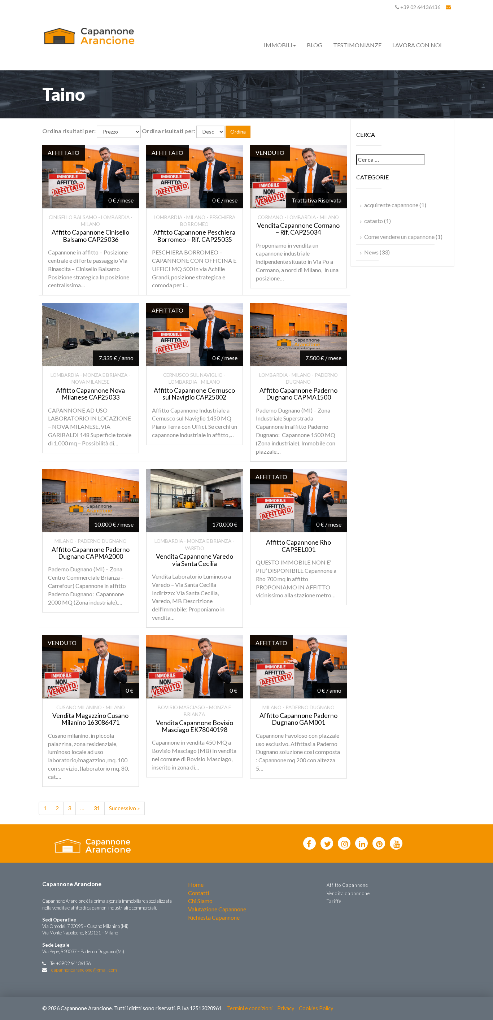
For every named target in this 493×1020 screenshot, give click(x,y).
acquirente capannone (391, 204)
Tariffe (334, 901)
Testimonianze (357, 45)
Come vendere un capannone (399, 236)
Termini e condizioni (249, 1008)
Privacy (285, 1008)
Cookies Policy (316, 1008)
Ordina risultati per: (69, 130)
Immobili (278, 45)
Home (196, 884)
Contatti (198, 892)
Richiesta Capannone (214, 917)
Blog (314, 45)
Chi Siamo (200, 900)
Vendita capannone (348, 893)
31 (96, 808)
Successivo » (124, 808)
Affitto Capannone (347, 885)
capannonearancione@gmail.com (84, 970)
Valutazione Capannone (217, 909)
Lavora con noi (417, 45)
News (371, 252)
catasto (373, 220)
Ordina (238, 131)
